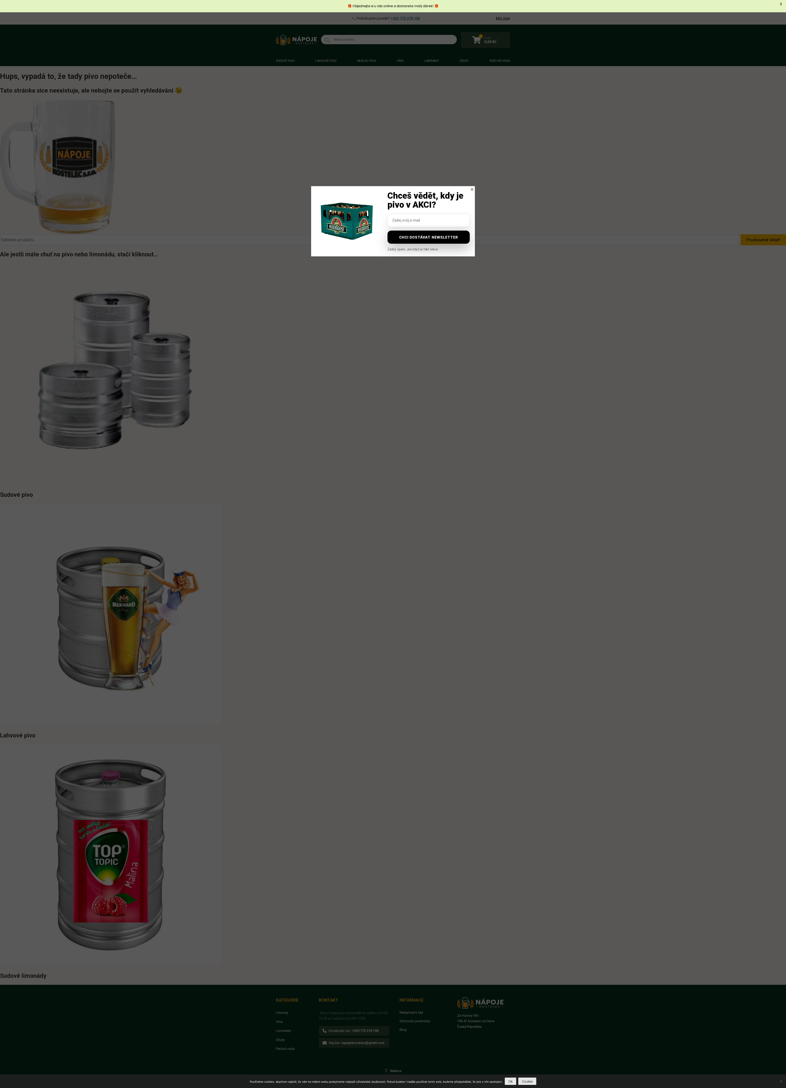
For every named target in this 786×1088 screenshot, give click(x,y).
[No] (781, 1081)
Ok (510, 1081)
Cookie (527, 1081)
